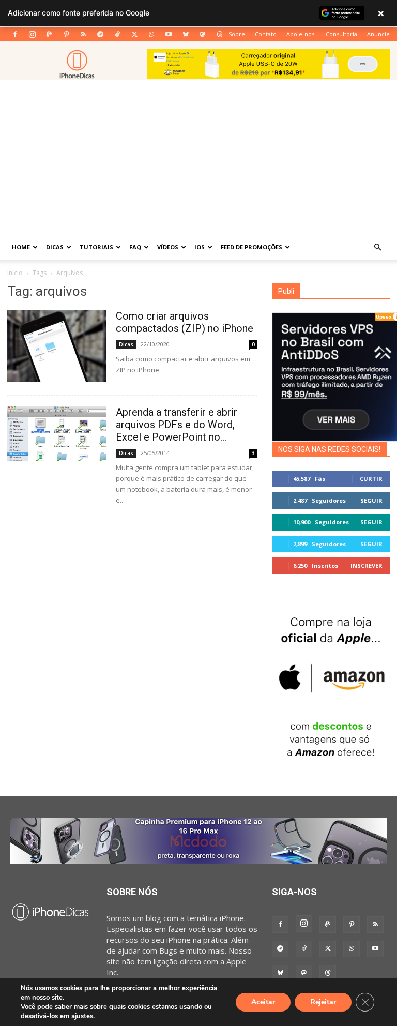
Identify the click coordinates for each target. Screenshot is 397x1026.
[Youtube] (168, 34)
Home (21, 247)
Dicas (55, 247)
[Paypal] (49, 34)
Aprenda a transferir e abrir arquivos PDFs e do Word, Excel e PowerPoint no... (176, 424)
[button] (377, 247)
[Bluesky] (185, 34)
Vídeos (167, 247)
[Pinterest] (66, 34)
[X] (134, 34)
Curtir (371, 478)
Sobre (236, 34)
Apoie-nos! (301, 34)
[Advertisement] (198, 157)
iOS (199, 247)
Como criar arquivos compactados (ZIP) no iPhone (184, 322)
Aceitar (263, 1002)
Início (15, 272)
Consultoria (341, 34)
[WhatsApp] (151, 34)
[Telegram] (100, 34)
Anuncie (378, 34)
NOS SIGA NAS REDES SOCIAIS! (329, 449)
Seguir (371, 500)
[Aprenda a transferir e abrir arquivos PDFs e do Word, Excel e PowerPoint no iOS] (56, 433)
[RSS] (83, 34)
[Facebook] (15, 34)
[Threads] (219, 34)
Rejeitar (323, 1002)
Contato (266, 34)
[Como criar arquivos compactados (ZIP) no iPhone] (56, 346)
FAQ (135, 247)
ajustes (82, 1016)
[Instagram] (32, 34)
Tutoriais (96, 247)
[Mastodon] (202, 34)
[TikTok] (117, 34)
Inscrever (366, 565)
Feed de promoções (251, 247)
